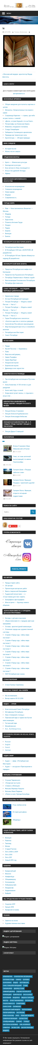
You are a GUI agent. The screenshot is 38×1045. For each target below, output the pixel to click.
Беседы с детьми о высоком (15, 618)
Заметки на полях (11, 921)
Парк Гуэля (7, 1006)
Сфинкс (19, 1021)
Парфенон (17, 1006)
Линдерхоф (9, 888)
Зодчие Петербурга (24, 991)
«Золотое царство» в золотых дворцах (19, 321)
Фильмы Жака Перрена (13, 791)
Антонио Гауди (8, 979)
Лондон (7, 225)
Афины (7, 173)
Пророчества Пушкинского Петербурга (19, 275)
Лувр (7, 351)
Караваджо (7, 994)
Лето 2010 (8, 855)
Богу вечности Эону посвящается (17, 168)
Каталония (7, 997)
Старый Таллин (10, 849)
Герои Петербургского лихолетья (17, 318)
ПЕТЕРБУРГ (29, 1000)
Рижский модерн (27, 1015)
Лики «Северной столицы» (14, 715)
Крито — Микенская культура (16, 162)
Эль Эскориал (25, 1024)
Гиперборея (7, 988)
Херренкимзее (10, 890)
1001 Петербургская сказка (14, 674)
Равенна (8, 841)
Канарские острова (12, 910)
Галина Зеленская (20, 32)
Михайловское (10, 726)
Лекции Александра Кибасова (16, 416)
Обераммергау (10, 879)
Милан (7, 846)
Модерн (8, 195)
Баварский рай (10, 871)
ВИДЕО (15, 982)
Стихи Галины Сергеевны (14, 685)
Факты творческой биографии (16, 591)
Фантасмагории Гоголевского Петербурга (20, 280)
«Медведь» (17, 820)
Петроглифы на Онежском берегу (17, 124)
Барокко (26, 979)
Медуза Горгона (27, 997)
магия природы (27, 1027)
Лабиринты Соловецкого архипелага (18, 132)
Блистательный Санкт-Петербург (17, 709)
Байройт (8, 893)
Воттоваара (24, 982)
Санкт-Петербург (11, 335)
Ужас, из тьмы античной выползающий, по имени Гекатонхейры (22, 459)
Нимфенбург (9, 877)
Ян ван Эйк (16, 1027)
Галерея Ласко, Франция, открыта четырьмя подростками (22, 493)
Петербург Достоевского (14, 283)
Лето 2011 (8, 857)
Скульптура (23, 1018)
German (8, 750)
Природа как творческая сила (16, 135)
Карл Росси (17, 994)
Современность (10, 198)
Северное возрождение (13, 189)
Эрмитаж (6, 1027)
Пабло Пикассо (9, 1003)
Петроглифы (26, 1009)
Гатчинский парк (11, 723)
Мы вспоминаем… (11, 696)
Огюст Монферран (16, 1000)
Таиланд (8, 843)
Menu (9, 13)
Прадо (7, 346)
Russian (8, 742)
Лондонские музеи (11, 363)
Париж (7, 228)
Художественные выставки (15, 923)
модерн (6, 1030)
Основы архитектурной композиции (18, 627)
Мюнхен (8, 874)
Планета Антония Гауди (13, 222)
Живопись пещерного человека (16, 127)
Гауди (25, 985)
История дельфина (19, 812)
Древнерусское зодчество (14, 368)
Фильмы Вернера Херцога (14, 789)
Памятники (20, 1003)
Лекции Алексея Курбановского (16, 414)
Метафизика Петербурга (14, 712)
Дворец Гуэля (19, 988)
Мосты (5, 1000)
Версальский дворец (12, 354)
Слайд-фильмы (8, 1021)
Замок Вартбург (11, 360)
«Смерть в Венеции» (12, 786)
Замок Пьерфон (11, 357)
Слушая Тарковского (12, 780)
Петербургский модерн (11, 1009)
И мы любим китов (19, 805)
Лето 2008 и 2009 (11, 852)
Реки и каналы (8, 1015)
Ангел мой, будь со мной (14, 390)
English (7, 745)
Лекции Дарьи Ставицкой (14, 431)
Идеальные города (12, 296)
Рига (17, 1015)
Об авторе (9, 586)
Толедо (7, 217)
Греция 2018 (9, 907)
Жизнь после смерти (12, 151)
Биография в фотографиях (14, 600)
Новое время (9, 192)
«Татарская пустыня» (12, 783)
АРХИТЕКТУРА (7, 976)
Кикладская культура (13, 165)
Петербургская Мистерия (14, 247)
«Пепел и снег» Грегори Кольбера (17, 794)
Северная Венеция (10, 1018)
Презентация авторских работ (16, 588)
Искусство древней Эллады (15, 171)
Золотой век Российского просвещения (19, 324)
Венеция (8, 233)
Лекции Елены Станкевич (14, 411)
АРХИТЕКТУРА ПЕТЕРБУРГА (23, 976)
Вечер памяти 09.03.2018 (14, 698)
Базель (7, 236)
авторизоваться (19, 93)
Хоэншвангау (10, 882)
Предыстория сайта (12, 583)
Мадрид (8, 214)
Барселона (9, 220)
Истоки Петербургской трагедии (16, 299)
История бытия (10, 149)
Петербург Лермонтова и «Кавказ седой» (20, 278)
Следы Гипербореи (12, 129)
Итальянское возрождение (14, 186)
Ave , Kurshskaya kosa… (13, 729)
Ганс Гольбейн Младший (12, 985)
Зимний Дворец (9, 991)
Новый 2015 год (10, 860)
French (7, 747)
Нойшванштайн (10, 885)
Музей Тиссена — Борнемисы (16, 349)
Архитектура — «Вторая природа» (17, 138)
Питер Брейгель (9, 1012)
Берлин (7, 231)
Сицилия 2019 (10, 904)
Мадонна (16, 997)
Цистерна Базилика (10, 1024)
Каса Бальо (27, 994)
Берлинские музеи (11, 366)
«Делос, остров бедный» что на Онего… (19, 121)
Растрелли (20, 1012)
